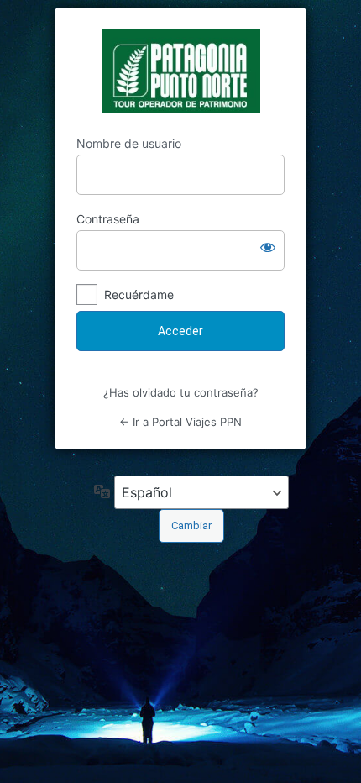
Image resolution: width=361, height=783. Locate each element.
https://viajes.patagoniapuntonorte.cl (180, 71)
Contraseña (107, 219)
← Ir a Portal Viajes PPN (180, 421)
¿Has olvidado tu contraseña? (181, 392)
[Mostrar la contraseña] (268, 247)
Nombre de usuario (128, 143)
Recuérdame (139, 294)
